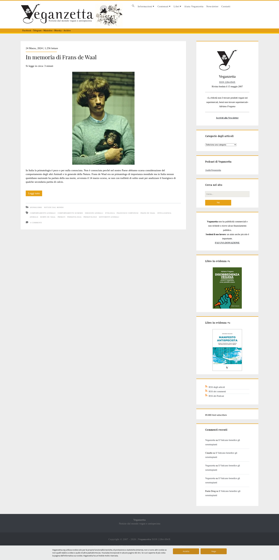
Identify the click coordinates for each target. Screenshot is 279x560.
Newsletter (212, 6)
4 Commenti (36, 223)
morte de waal (48, 217)
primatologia (74, 217)
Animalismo (36, 207)
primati (61, 217)
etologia (110, 213)
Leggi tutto (35, 194)
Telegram (37, 30)
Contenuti (163, 6)
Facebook (26, 30)
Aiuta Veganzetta (194, 6)
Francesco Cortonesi (127, 213)
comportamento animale (43, 213)
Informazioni (145, 6)
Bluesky (58, 30)
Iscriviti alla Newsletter (227, 118)
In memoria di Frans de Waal (61, 57)
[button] (133, 7)
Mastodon (47, 30)
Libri (176, 6)
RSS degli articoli (217, 387)
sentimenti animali (109, 217)
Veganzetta (210, 440)
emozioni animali (94, 213)
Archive (67, 30)
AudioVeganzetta (213, 170)
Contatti (225, 6)
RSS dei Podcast (216, 396)
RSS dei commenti (217, 391)
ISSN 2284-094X (227, 82)
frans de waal (148, 213)
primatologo (90, 217)
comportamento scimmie (70, 213)
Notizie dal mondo (54, 207)
